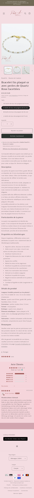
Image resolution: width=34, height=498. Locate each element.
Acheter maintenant (17, 136)
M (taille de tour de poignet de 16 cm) (16, 112)
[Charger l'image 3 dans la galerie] (26, 70)
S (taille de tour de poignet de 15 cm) (15, 108)
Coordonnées (24, 490)
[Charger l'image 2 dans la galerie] (17, 70)
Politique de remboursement (19, 485)
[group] (17, 3)
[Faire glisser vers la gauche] (2, 71)
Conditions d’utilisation (26, 487)
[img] (5, 391)
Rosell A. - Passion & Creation (16, 481)
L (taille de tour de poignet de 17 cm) (16, 116)
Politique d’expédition (13, 490)
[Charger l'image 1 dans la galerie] (8, 70)
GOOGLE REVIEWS (9, 435)
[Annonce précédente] (3, 3)
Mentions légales (18, 493)
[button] (4, 13)
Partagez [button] (5, 352)
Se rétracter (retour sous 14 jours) (15, 439)
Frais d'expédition (13, 95)
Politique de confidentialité (11, 487)
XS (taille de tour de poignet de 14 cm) (17, 104)
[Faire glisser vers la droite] (32, 71)
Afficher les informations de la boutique (15, 149)
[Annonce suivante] (31, 3)
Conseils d (18, 344)
